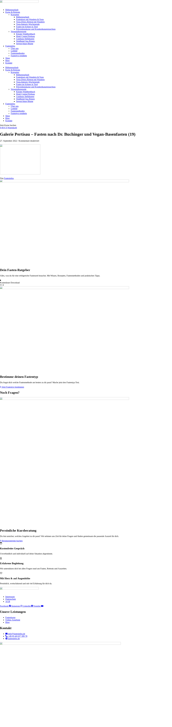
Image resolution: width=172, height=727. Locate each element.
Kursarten (15, 14)
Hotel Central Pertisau (25, 36)
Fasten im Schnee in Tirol (27, 27)
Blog (7, 60)
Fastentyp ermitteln (19, 56)
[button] (8, 125)
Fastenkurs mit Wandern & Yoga (30, 19)
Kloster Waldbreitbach (25, 34)
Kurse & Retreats (12, 12)
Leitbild (14, 51)
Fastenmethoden (18, 53)
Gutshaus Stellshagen (25, 39)
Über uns (15, 48)
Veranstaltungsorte (18, 31)
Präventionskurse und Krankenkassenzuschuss (35, 29)
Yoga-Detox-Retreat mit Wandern (30, 22)
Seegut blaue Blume (24, 43)
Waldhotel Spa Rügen (25, 41)
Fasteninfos (10, 46)
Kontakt (8, 63)
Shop (7, 58)
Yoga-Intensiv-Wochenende (28, 24)
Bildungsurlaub (11, 10)
